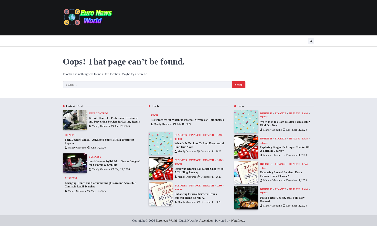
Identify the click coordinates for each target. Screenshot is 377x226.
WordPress (237, 220)
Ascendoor (206, 220)
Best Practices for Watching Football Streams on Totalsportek (187, 119)
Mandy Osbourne (101, 126)
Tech (154, 115)
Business (95, 156)
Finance (195, 135)
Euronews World (166, 220)
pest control (99, 113)
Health (70, 135)
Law (219, 135)
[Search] (311, 41)
